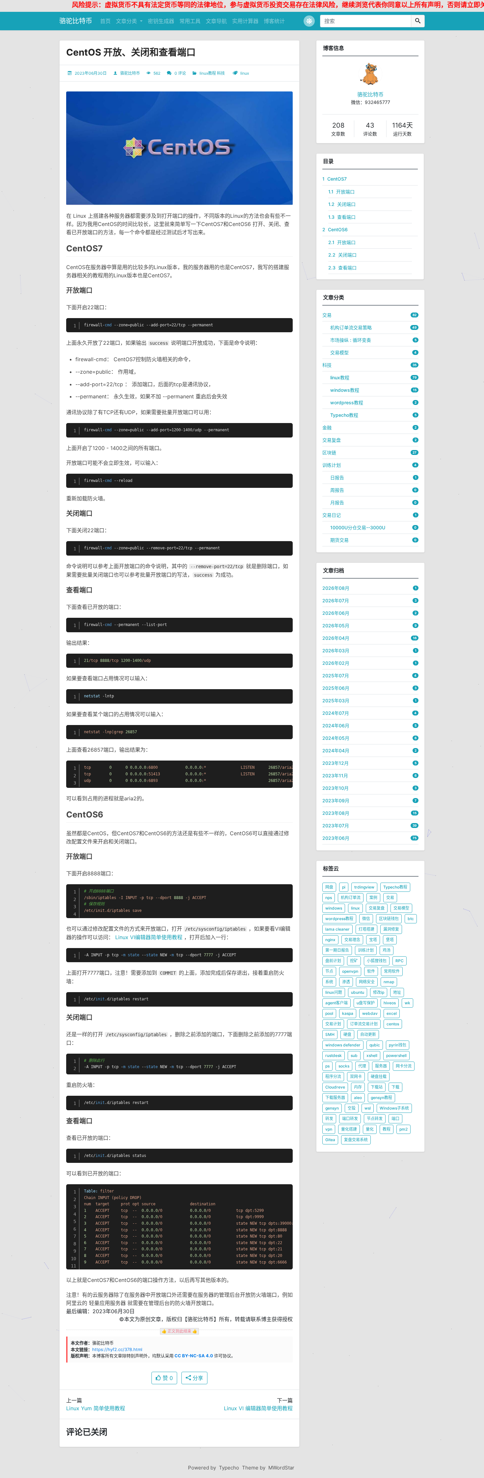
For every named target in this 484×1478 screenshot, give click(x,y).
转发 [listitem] (329, 1118)
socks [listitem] (343, 1066)
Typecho (229, 1468)
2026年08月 (335, 588)
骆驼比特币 (75, 21)
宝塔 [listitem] (373, 939)
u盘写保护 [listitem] (366, 1002)
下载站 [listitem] (377, 1087)
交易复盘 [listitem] (377, 908)
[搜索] (418, 21)
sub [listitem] (354, 1055)
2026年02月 (335, 663)
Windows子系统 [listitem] (394, 1108)
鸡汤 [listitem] (386, 950)
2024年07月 (335, 713)
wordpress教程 (346, 402)
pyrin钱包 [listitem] (397, 1044)
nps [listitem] (328, 897)
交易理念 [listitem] (352, 939)
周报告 (337, 490)
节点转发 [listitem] (375, 1118)
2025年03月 (335, 700)
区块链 (329, 452)
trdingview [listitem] (364, 887)
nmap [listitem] (389, 981)
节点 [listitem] (329, 971)
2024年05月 (335, 738)
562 (156, 73)
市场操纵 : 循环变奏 (350, 340)
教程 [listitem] (386, 1129)
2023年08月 (335, 813)
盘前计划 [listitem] (333, 960)
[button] (309, 21)
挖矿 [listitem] (354, 960)
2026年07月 (335, 600)
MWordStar (281, 1468)
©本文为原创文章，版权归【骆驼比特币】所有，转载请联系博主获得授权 (206, 1319)
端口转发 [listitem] (350, 1118)
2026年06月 (335, 613)
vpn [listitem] (328, 1129)
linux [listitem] (355, 908)
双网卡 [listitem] (356, 1076)
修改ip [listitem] (378, 992)
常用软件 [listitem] (392, 971)
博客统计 (274, 21)
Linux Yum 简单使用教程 (95, 1408)
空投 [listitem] (352, 1108)
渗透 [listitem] (346, 981)
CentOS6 (335, 229)
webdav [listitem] (370, 1013)
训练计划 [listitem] (366, 950)
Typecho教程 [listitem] (395, 887)
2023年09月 (335, 800)
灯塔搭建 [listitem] (366, 929)
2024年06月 (335, 725)
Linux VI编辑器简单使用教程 (148, 937)
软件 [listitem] (371, 971)
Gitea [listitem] (330, 1139)
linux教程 (208, 73)
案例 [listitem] (373, 897)
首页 (105, 21)
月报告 (337, 502)
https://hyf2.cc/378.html (117, 1349)
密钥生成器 (161, 21)
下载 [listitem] (395, 1087)
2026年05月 (335, 625)
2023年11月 (335, 775)
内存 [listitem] (358, 1087)
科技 (221, 73)
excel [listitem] (392, 1013)
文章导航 (216, 21)
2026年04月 (335, 638)
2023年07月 (335, 825)
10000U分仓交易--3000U (357, 527)
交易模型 (339, 352)
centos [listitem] (393, 1023)
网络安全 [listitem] (367, 981)
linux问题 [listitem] (333, 992)
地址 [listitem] (397, 992)
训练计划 (331, 465)
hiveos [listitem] (390, 1002)
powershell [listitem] (396, 1055)
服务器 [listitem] (381, 1066)
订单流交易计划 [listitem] (364, 1023)
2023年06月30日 (91, 73)
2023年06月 (335, 838)
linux (244, 73)
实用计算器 (245, 21)
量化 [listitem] (370, 1129)
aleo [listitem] (358, 1097)
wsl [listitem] (367, 1108)
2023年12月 (335, 763)
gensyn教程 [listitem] (381, 1097)
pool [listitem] (329, 1013)
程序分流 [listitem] (333, 1076)
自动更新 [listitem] (368, 1034)
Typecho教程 (344, 415)
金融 (327, 427)
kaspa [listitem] (347, 1013)
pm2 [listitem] (403, 1129)
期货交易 (339, 540)
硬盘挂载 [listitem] (379, 1076)
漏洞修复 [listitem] (391, 929)
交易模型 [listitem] (401, 908)
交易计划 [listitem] (333, 1023)
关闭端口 (342, 204)
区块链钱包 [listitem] (389, 918)
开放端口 (341, 191)
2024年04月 (335, 750)
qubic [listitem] (374, 1044)
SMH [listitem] (330, 1034)
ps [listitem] (327, 1066)
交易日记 (331, 515)
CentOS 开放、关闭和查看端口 (131, 52)
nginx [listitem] (330, 939)
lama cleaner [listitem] (337, 929)
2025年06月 (335, 688)
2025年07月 (335, 675)
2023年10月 (335, 788)
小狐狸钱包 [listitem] (377, 960)
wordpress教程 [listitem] (339, 918)
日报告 (337, 477)
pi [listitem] (343, 887)
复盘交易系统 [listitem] (356, 1139)
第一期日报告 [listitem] (337, 950)
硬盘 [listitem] (347, 1034)
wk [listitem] (407, 1002)
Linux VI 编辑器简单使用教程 (258, 1408)
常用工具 (190, 21)
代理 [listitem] (362, 1066)
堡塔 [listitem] (390, 939)
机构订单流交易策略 (351, 327)
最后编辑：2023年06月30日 (100, 1311)
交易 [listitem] (390, 897)
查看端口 (342, 217)
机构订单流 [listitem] (351, 897)
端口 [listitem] (395, 1118)
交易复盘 (331, 440)
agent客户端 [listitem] (336, 1002)
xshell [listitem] (371, 1055)
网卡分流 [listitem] (404, 1066)
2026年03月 (335, 650)
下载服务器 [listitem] (335, 1097)
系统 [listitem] (329, 981)
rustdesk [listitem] (333, 1055)
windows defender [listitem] (343, 1044)
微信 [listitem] (366, 918)
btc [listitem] (411, 918)
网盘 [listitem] (329, 887)
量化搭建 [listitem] (349, 1129)
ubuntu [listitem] (357, 992)
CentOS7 (334, 179)
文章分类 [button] (127, 21)
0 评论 (180, 73)
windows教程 (344, 390)
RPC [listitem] (399, 960)
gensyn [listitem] (332, 1108)
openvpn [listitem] (350, 971)
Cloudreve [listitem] (335, 1087)
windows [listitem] (333, 908)
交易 (327, 315)
